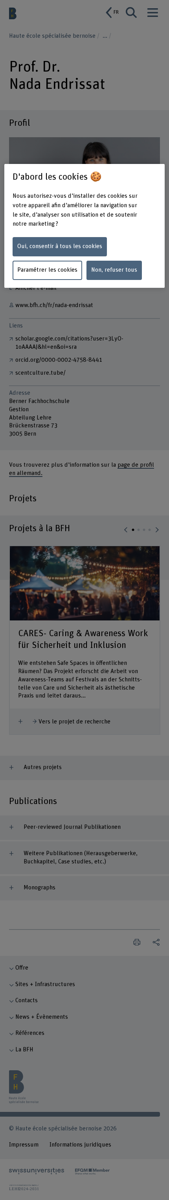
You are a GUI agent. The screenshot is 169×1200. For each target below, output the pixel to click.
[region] (84, 226)
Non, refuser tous (114, 270)
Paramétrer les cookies (47, 270)
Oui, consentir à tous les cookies (59, 246)
